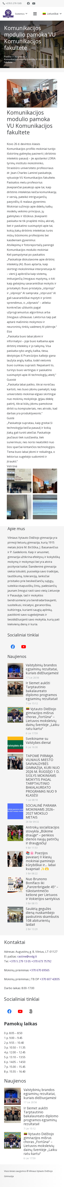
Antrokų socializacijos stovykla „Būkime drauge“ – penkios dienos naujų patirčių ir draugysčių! (42, 835)
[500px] (30, 1011)
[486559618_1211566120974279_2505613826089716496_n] (45, 507)
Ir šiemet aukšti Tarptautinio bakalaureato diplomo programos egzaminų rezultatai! (42, 691)
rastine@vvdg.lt (27, 956)
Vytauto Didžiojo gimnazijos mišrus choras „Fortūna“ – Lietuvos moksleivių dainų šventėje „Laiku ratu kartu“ (42, 719)
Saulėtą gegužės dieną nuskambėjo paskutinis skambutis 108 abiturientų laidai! (42, 916)
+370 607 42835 (50, 979)
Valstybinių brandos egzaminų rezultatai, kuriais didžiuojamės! (42, 669)
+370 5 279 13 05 (20, 961)
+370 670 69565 (39, 970)
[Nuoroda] (8, 13)
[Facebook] (28, 3)
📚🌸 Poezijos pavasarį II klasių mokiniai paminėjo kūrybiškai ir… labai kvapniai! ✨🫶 (41, 861)
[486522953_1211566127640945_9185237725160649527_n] (19, 507)
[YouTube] (34, 3)
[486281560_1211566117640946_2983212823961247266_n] (19, 481)
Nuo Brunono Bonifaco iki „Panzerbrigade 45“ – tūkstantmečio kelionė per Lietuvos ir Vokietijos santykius (43, 889)
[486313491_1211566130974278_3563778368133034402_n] (45, 481)
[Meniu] (35, 13)
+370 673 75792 (41, 961)
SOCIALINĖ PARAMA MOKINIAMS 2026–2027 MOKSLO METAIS (41, 811)
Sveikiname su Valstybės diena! (38, 740)
